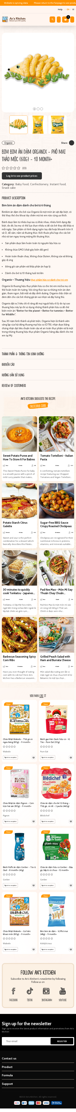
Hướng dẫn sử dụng (13, 374)
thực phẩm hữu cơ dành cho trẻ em (49, 279)
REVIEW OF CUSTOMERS (14, 385)
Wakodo (7, 751)
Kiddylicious (46, 943)
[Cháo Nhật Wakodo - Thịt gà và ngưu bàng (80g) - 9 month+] (19, 731)
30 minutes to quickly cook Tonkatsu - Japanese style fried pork (19, 591)
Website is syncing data (16, 2)
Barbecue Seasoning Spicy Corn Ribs (19, 658)
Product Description (13, 197)
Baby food (22, 184)
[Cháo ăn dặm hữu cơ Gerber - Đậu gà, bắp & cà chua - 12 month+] (56, 859)
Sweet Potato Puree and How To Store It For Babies (19, 457)
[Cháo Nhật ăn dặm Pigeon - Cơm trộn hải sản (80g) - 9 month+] (19, 795)
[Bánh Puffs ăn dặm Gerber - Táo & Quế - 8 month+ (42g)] (19, 859)
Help (60, 9)
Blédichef (44, 815)
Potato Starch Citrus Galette (15, 524)
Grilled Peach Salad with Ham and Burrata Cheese (55, 658)
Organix (8, 142)
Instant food (58, 184)
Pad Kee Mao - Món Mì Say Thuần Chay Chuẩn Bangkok (56, 591)
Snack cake (9, 187)
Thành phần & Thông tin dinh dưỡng (23, 353)
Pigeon (6, 815)
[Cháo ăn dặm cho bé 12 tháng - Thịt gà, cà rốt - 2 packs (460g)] (56, 795)
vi (73, 9)
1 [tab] (34, 108)
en (68, 9)
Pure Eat (44, 751)
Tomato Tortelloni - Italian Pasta (56, 457)
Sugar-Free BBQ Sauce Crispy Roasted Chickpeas (56, 524)
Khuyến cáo (8, 364)
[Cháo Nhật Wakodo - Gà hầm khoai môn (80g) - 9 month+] (19, 923)
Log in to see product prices (21, 175)
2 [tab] (38, 108)
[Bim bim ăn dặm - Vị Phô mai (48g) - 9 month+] (56, 923)
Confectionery (39, 184)
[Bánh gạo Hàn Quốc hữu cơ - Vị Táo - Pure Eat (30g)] (56, 731)
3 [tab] (41, 108)
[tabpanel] (38, 72)
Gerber (6, 879)
